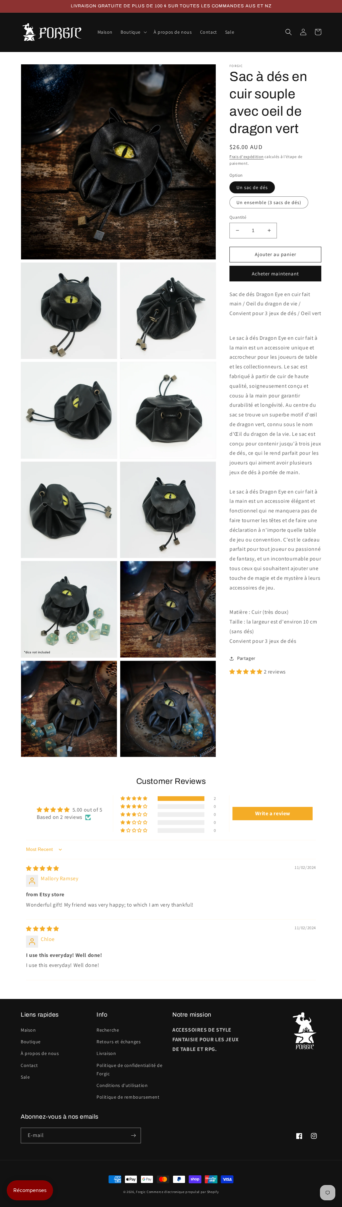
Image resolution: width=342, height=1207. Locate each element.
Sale (25, 1077)
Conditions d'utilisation (122, 1085)
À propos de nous (40, 1053)
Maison (28, 1030)
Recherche (108, 1030)
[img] (42, 868)
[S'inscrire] (133, 1135)
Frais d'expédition (246, 156)
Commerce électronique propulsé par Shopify (183, 1192)
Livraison (106, 1053)
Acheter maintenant (275, 273)
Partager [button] (246, 658)
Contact (29, 1065)
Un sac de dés (252, 187)
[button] (133, 32)
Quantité (237, 217)
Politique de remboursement (128, 1097)
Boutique (31, 1042)
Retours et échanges (119, 1042)
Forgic (141, 1192)
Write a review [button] (272, 813)
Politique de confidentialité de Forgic (130, 1069)
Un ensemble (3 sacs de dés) (268, 202)
